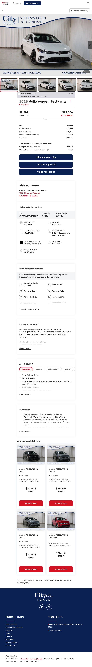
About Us (10, 639)
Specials (9, 630)
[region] (46, 137)
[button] (3, 10)
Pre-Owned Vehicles (14, 627)
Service (9, 636)
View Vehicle (31, 503)
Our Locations (32, 3)
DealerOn (24, 659)
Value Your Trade (46, 172)
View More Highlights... (29, 309)
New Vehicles (11, 624)
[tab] (26, 369)
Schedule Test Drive (46, 157)
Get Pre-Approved (46, 164)
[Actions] (71, 101)
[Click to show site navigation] (88, 3)
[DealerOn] (11, 656)
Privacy (40, 659)
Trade (8, 633)
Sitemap (33, 659)
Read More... (25, 349)
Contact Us (10, 645)
